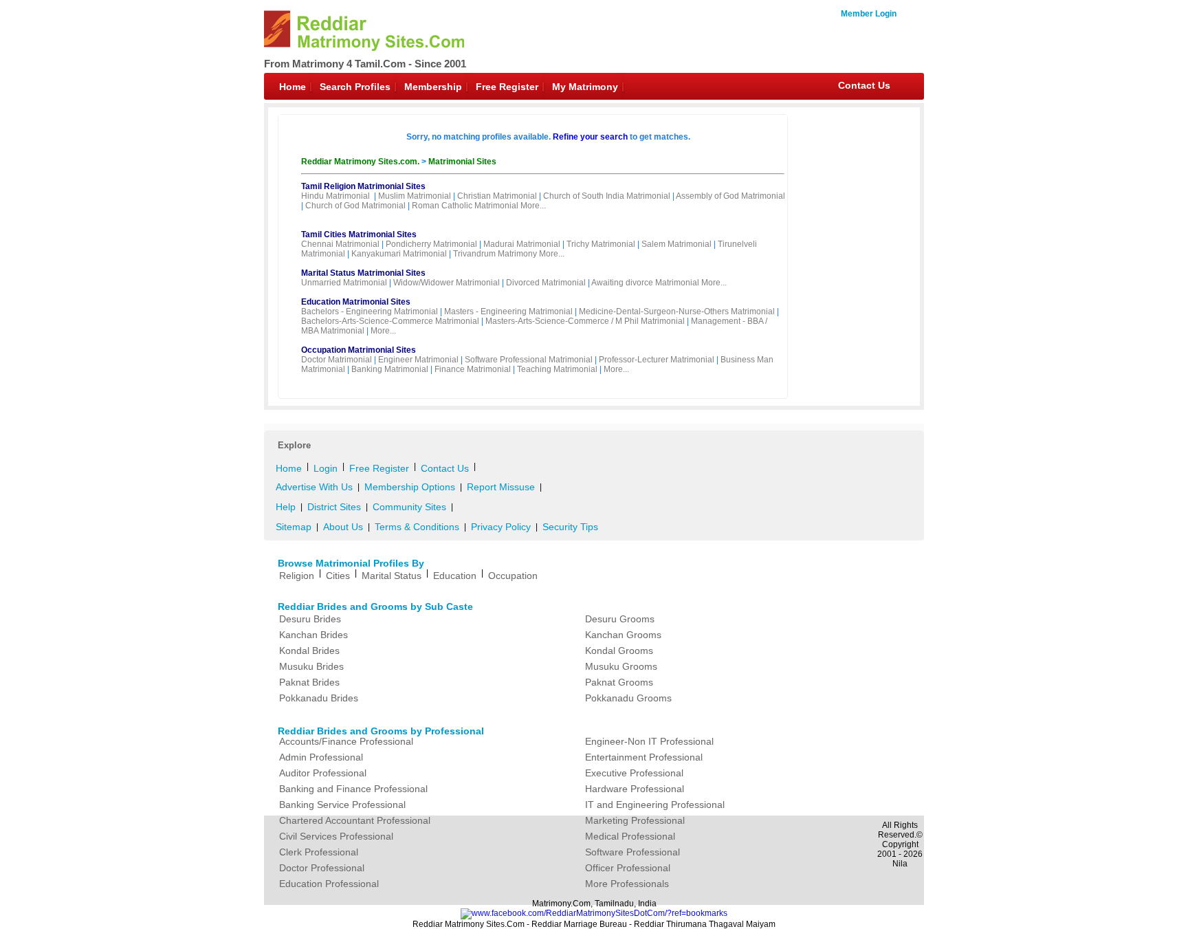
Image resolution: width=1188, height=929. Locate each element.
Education (454, 575)
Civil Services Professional (336, 836)
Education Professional (329, 883)
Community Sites (409, 506)
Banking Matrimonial (389, 369)
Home (292, 86)
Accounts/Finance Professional (346, 741)
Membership (433, 86)
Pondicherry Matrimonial (431, 244)
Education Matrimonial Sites (355, 302)
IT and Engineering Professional (655, 804)
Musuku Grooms (621, 666)
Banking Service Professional (342, 804)
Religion (296, 575)
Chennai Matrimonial (340, 244)
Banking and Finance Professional (353, 788)
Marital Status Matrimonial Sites (363, 273)
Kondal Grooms (619, 650)
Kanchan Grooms (623, 634)
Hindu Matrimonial (335, 196)
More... (533, 205)
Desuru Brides (310, 618)
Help (286, 506)
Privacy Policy (501, 526)
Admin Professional (321, 757)
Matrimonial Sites (462, 161)
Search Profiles (355, 86)
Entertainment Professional (644, 757)
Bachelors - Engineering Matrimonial (369, 311)
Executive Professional (634, 772)
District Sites (334, 506)
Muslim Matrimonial (414, 196)
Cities (338, 575)
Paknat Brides (309, 682)
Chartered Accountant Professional (354, 820)
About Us (343, 526)
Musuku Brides (311, 666)
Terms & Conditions (417, 526)
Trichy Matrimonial (600, 244)
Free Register (507, 86)
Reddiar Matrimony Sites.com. (361, 161)
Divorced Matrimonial (546, 282)
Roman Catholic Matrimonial (465, 205)
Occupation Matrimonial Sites (358, 350)
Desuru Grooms (619, 618)
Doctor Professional (321, 867)
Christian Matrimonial (497, 196)
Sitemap (293, 526)
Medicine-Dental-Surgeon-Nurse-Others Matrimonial (677, 311)
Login (326, 468)
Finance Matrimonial (472, 369)
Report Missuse (501, 486)
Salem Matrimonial (676, 244)
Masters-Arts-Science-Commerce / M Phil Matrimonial (585, 321)
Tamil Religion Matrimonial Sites (363, 186)
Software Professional (632, 851)
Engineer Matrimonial (418, 359)
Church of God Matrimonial (355, 205)
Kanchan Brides (313, 634)
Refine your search (590, 137)
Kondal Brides (309, 650)
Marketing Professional (635, 820)
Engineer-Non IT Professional (649, 741)
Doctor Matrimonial (336, 359)
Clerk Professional (318, 851)
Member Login (868, 14)
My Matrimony (585, 86)
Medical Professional (630, 836)
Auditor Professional (322, 772)
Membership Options (409, 486)
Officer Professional (627, 867)
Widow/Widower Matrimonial (446, 282)
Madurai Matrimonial (521, 244)
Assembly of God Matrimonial (730, 196)
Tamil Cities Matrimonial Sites (359, 234)
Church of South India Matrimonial (606, 196)
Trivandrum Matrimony (495, 254)
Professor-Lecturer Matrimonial (656, 359)
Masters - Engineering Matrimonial (508, 311)
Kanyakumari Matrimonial (399, 254)
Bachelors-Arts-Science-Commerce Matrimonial (390, 321)
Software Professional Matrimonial (529, 359)
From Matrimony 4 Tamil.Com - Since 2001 (365, 63)
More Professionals (627, 883)
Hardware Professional (634, 788)
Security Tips (570, 526)
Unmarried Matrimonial (344, 282)
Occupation (513, 575)
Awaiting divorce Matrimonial (645, 282)
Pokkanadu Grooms (628, 697)
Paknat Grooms (619, 682)
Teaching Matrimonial (557, 369)
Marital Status (391, 575)
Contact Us (864, 85)
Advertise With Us (314, 486)
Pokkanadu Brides (318, 697)
